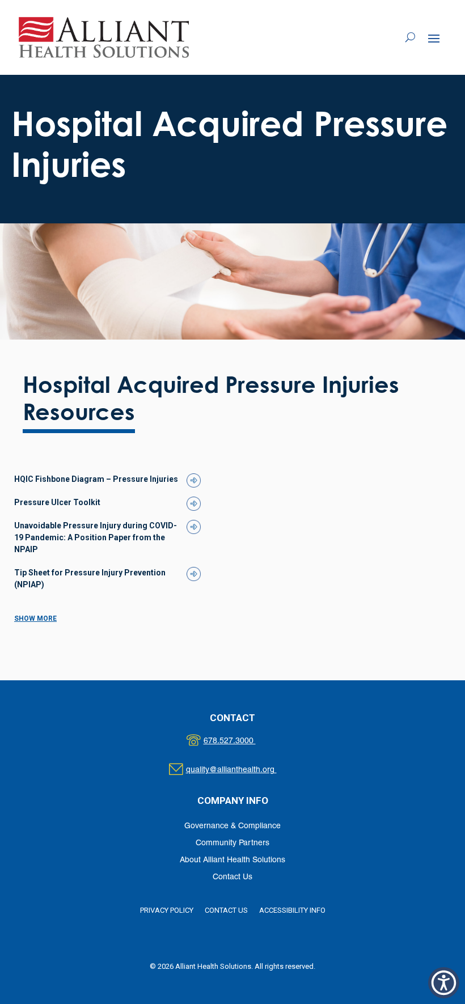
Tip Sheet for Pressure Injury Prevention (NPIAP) (90, 578)
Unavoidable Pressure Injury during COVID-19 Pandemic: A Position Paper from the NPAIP (95, 537)
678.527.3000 (241, 741)
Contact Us (232, 877)
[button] (434, 38)
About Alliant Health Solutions (232, 860)
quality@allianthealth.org (241, 770)
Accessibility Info (292, 910)
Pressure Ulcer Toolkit (57, 502)
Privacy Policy (166, 910)
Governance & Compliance (232, 826)
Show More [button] (35, 618)
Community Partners (232, 843)
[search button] (410, 37)
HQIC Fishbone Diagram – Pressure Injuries (96, 479)
